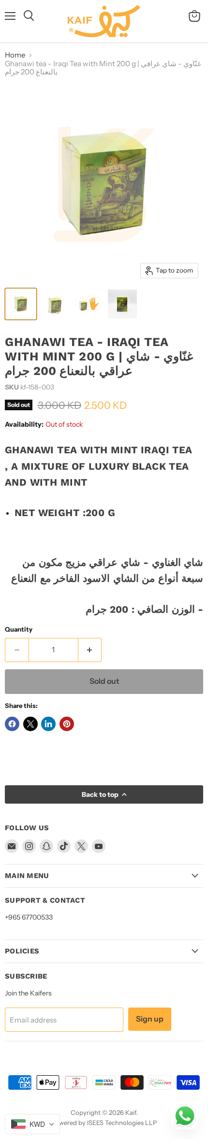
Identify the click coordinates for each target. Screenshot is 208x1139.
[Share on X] (30, 724)
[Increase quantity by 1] (90, 650)
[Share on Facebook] (12, 724)
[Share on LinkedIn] (48, 724)
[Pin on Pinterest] (66, 724)
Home (15, 55)
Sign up (149, 1019)
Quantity (18, 629)
